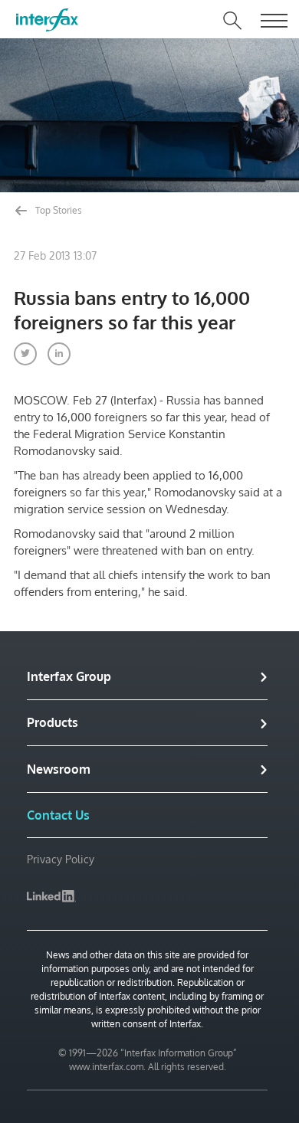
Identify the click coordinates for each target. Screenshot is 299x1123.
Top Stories (57, 210)
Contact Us (58, 815)
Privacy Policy (60, 859)
